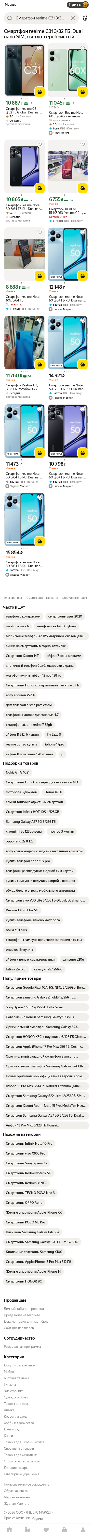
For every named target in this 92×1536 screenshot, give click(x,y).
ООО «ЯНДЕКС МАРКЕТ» (34, 1512)
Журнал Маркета (16, 1503)
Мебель (9, 1372)
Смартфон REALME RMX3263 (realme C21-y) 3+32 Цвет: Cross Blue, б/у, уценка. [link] (67, 211)
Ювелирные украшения (21, 1474)
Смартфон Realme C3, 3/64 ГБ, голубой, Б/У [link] (22, 387)
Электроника (14, 1391)
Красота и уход (15, 1416)
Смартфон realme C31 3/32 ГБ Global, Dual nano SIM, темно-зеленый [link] (24, 110)
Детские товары (16, 1468)
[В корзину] (39, 91)
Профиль (83, 1530)
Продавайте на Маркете (22, 1315)
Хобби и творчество (19, 1423)
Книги (8, 1436)
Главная (9, 1530)
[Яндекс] (38, 1518)
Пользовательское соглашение (26, 1484)
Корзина (64, 1530)
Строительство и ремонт (22, 1461)
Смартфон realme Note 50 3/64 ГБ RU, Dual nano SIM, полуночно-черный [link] (24, 207)
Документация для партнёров (26, 1321)
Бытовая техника (16, 1378)
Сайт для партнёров (19, 1328)
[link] (23, 616)
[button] (85, 18)
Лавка (27, 1530)
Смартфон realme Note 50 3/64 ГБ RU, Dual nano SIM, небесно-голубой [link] (67, 298)
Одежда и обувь (16, 1397)
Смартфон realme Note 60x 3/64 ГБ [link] (22, 298)
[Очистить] (73, 18)
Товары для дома (16, 1404)
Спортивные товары (19, 1448)
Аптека (9, 1410)
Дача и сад (12, 1429)
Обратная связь (15, 1491)
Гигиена (10, 1384)
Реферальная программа (22, 1346)
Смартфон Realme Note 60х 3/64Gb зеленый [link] (66, 114)
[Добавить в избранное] (40, 48)
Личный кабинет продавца (24, 1309)
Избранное (46, 1530)
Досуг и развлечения (20, 1365)
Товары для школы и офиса (24, 1442)
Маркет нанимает (17, 1497)
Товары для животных (20, 1455)
